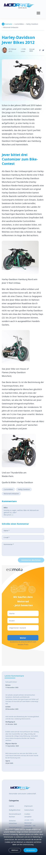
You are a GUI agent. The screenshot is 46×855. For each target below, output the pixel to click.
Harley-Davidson (32, 24)
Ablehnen (14, 850)
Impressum (28, 806)
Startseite (8, 24)
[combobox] (9, 613)
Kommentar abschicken (31, 560)
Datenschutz (29, 810)
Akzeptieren (30, 850)
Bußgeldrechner (14, 810)
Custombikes (19, 24)
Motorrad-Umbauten (10, 27)
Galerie (11, 806)
